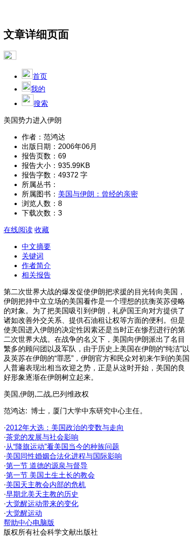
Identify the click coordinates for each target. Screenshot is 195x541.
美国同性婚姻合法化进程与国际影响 (64, 456)
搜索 (41, 103)
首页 (40, 76)
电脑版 (43, 523)
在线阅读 (18, 230)
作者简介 (36, 265)
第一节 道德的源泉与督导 (47, 465)
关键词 (33, 256)
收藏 (41, 230)
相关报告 (36, 275)
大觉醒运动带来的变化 (42, 503)
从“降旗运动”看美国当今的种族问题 (62, 446)
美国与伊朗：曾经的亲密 (98, 194)
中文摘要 (36, 246)
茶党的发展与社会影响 (42, 437)
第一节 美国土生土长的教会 (50, 475)
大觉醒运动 (24, 513)
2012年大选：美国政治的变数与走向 (65, 427)
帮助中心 (18, 523)
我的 (38, 89)
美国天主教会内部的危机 (46, 484)
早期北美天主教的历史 (42, 494)
